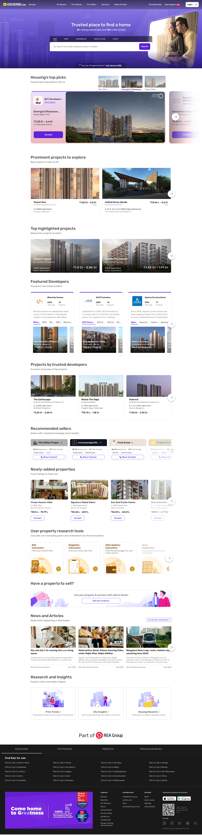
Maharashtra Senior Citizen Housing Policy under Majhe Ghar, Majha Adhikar (101, 652)
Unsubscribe (105, 820)
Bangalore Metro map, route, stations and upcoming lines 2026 (148, 652)
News (147, 797)
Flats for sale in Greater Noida (17, 763)
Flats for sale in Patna (158, 776)
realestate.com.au (130, 797)
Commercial (81, 39)
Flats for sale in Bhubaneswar (113, 780)
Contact (37, 518)
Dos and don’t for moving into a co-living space (52, 652)
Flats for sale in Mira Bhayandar (162, 771)
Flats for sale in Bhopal (158, 767)
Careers (104, 797)
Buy (55, 39)
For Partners (106, 803)
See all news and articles (159, 620)
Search (144, 46)
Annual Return (106, 810)
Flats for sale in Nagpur (62, 771)
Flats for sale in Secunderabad (113, 776)
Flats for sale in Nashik (158, 780)
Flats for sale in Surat (61, 776)
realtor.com (127, 800)
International (150, 807)
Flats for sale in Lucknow (15, 771)
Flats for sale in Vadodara (63, 780)
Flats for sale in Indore (14, 776)
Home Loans (150, 800)
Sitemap (148, 803)
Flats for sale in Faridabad (15, 780)
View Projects (49, 102)
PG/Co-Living (99, 39)
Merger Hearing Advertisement (107, 824)
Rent (66, 39)
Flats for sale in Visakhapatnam (113, 771)
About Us (104, 800)
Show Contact (50, 457)
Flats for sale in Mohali (62, 763)
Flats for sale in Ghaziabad (15, 767)
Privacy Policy (106, 813)
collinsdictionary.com (131, 807)
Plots (115, 39)
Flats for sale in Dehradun (111, 763)
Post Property (172, 5)
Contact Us (105, 817)
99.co (125, 803)
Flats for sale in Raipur (110, 767)
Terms (103, 807)
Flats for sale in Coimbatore (64, 767)
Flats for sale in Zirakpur (159, 763)
